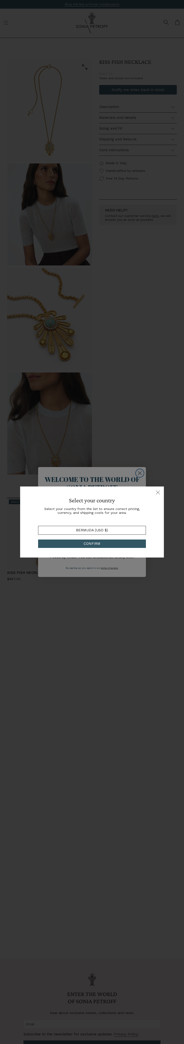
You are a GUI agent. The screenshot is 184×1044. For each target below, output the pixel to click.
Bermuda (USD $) (92, 530)
